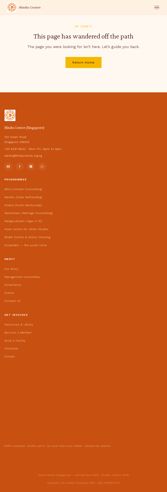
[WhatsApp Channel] (42, 166)
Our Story (11, 269)
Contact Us (12, 301)
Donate (9, 356)
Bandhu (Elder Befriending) (23, 197)
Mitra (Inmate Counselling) (23, 189)
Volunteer (11, 348)
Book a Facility (14, 340)
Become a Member (18, 332)
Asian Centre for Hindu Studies (26, 229)
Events (9, 292)
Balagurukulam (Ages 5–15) (23, 221)
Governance (12, 284)
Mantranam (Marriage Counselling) (28, 213)
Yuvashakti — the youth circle (25, 245)
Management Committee (22, 277)
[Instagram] (31, 166)
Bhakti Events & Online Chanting (27, 237)
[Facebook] (19, 166)
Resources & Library (18, 324)
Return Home (83, 62)
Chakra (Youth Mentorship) (23, 205)
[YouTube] (8, 166)
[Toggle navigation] (157, 7)
